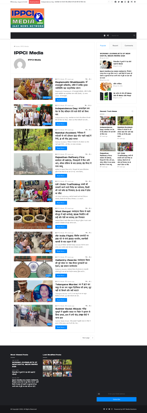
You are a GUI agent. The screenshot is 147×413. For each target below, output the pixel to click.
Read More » (61, 100)
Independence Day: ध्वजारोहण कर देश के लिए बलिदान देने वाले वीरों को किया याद (72, 111)
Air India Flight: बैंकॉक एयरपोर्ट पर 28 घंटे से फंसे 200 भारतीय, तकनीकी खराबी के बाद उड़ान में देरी (72, 238)
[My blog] (27, 18)
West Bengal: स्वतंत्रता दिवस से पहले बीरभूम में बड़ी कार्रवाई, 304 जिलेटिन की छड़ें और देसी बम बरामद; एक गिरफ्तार (72, 214)
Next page (86, 338)
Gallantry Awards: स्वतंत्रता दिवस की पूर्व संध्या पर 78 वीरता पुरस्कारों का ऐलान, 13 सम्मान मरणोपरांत (72, 263)
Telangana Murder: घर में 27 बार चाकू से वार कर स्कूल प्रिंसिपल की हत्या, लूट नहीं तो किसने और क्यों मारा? (73, 287)
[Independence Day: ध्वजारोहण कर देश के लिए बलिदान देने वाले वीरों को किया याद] (108, 120)
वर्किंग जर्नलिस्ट (117, 84)
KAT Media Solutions (129, 409)
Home (17, 46)
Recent (115, 46)
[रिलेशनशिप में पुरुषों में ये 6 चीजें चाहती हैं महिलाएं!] (106, 65)
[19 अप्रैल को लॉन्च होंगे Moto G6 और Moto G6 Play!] (106, 96)
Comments (129, 46)
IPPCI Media (34, 60)
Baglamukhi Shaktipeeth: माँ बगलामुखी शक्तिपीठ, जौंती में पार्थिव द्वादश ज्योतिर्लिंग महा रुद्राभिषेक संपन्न (71, 85)
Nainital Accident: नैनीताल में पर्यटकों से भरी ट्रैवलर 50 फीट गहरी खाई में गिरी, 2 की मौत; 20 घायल (73, 135)
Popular (103, 46)
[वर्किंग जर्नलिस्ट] (106, 87)
